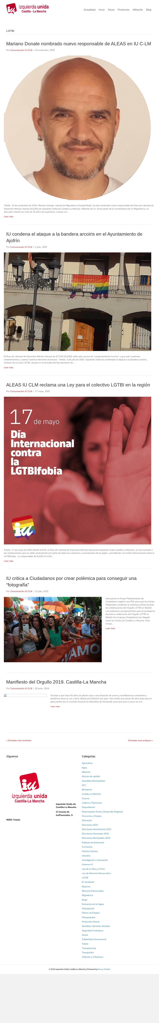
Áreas (111, 9)
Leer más (8, 216)
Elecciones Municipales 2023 (96, 838)
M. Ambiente (88, 882)
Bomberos (87, 789)
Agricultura (87, 763)
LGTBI (85, 877)
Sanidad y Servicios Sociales (96, 926)
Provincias (123, 9)
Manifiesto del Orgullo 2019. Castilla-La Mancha (56, 681)
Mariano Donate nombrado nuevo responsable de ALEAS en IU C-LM (78, 43)
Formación (87, 847)
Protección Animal (90, 921)
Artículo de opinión (91, 776)
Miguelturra (87, 895)
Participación (88, 908)
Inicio (102, 9)
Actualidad (89, 9)
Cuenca (85, 798)
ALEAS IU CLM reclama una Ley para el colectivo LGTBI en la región (78, 384)
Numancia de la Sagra (93, 904)
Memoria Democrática (93, 891)
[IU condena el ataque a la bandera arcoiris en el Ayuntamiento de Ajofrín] (77, 301)
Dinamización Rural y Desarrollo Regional (102, 811)
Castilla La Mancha (91, 794)
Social (85, 935)
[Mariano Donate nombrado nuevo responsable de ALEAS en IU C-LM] (77, 127)
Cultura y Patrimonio (92, 803)
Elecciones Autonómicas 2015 (96, 829)
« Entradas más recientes (18, 740)
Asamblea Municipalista (93, 781)
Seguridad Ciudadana (92, 930)
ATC (84, 785)
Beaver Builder (104, 969)
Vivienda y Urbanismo (92, 957)
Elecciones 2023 (90, 825)
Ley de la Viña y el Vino (93, 869)
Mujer (84, 899)
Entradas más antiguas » (140, 740)
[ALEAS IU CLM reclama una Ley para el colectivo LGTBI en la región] (77, 470)
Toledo (85, 944)
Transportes (88, 952)
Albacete (86, 772)
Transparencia (89, 948)
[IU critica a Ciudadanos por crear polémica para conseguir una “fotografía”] (53, 629)
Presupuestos (88, 917)
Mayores (86, 886)
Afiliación (138, 9)
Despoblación (88, 807)
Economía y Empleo (92, 816)
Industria (86, 855)
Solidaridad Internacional (94, 939)
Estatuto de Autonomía (93, 842)
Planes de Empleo (91, 913)
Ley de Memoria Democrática (96, 873)
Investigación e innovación (95, 860)
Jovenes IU (87, 864)
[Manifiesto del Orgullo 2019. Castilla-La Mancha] (25, 708)
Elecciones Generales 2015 (95, 833)
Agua (84, 767)
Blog (148, 9)
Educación (87, 820)
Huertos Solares (90, 851)
